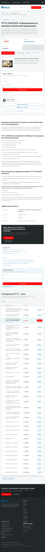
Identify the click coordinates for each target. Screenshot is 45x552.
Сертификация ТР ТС (15, 13)
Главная (2, 13)
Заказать (39, 309)
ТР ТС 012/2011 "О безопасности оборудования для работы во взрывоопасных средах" (13, 382)
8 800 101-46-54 (26, 2)
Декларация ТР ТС (10, 438)
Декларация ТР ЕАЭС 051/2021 (12, 426)
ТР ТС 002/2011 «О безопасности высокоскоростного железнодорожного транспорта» (13, 401)
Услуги (7, 13)
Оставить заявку (8, 237)
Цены (24, 507)
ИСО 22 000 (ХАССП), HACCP (11, 253)
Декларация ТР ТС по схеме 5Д (12, 372)
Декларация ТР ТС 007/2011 (12, 463)
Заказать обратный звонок (22, 104)
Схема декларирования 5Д (11, 459)
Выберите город (6, 2)
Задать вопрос (22, 283)
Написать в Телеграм (23, 107)
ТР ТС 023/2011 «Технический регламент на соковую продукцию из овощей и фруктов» (14, 340)
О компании (25, 512)
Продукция (25, 504)
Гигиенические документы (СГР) (7, 528)
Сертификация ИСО (5, 526)
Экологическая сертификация (6, 529)
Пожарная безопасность (5, 531)
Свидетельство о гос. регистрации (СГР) (13, 249)
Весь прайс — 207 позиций (8, 478)
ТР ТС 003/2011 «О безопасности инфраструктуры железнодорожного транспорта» (14, 407)
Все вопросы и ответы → (7, 286)
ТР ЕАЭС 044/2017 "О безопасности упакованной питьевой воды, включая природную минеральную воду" (14, 310)
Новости (24, 509)
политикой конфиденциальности (13, 87)
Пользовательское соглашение (18, 544)
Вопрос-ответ (25, 518)
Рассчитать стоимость (8, 53)
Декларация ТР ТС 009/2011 (12, 447)
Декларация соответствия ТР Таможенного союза (14, 251)
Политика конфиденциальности (6, 544)
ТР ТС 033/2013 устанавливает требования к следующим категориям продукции (18, 261)
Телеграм (26, 531)
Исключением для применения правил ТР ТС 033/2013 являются (15, 263)
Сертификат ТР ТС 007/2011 (12, 434)
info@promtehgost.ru (16, 2)
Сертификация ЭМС (10, 376)
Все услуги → (3, 537)
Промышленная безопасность (6, 534)
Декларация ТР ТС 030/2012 (12, 451)
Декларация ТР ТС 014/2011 (12, 468)
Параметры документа (7, 265)
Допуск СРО (3, 533)
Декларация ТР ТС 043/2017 (12, 472)
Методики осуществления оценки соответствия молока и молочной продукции (18, 259)
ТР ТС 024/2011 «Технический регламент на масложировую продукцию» (12, 334)
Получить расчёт (36, 7)
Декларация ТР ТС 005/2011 (12, 455)
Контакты (25, 510)
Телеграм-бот (16, 494)
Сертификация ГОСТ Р (5, 524)
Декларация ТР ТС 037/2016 (12, 421)
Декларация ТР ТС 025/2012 (12, 442)
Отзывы (24, 513)
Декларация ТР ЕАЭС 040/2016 (12, 430)
